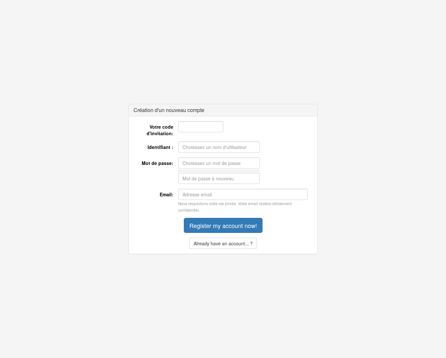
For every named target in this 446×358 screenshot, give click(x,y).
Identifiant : (160, 147)
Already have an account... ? (223, 243)
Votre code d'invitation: (160, 130)
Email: (166, 194)
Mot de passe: (157, 163)
